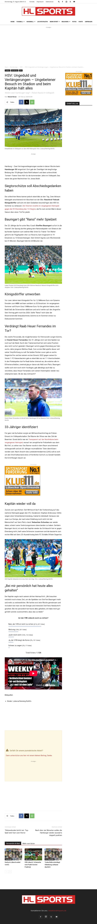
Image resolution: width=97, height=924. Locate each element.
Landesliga (8, 859)
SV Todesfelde (49, 859)
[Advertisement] (48, 46)
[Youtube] (74, 1)
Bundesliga (14, 67)
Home (12, 21)
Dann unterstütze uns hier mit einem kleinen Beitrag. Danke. (29, 755)
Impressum (40, 1)
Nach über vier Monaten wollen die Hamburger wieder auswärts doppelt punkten (48, 832)
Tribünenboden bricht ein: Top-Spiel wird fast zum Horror (17, 831)
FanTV (81, 21)
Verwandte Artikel (13, 843)
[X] (70, 1)
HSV (21, 67)
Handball (30, 21)
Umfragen (88, 21)
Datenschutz (49, 1)
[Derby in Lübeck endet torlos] (13, 854)
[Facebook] (62, 1)
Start (6, 67)
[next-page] (10, 871)
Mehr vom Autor (29, 843)
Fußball (20, 21)
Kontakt (32, 1)
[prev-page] (6, 871)
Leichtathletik (42, 21)
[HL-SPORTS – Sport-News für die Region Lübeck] (48, 11)
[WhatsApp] (32, 102)
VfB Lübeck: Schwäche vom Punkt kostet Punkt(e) (33, 864)
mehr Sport (54, 21)
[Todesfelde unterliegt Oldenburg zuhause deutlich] (53, 854)
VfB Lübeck (28, 859)
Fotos (74, 21)
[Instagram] (66, 1)
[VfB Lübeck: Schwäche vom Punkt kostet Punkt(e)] (33, 854)
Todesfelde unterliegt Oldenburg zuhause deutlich (52, 864)
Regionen (65, 21)
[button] (59, 1)
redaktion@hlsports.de (57, 910)
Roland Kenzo (12, 97)
